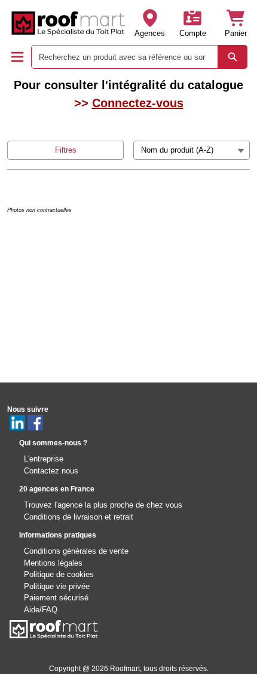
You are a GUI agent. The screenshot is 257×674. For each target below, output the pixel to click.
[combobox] (120, 56)
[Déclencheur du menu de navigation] (17, 57)
